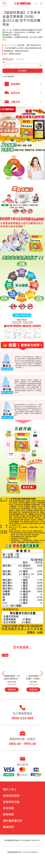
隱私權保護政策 (12, 821)
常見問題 (8, 808)
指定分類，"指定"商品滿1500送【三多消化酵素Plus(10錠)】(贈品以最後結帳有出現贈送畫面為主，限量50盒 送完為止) (22, 48)
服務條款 (8, 814)
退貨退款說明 (11, 795)
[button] (41, 673)
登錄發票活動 (11, 802)
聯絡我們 (8, 827)
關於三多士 (10, 789)
